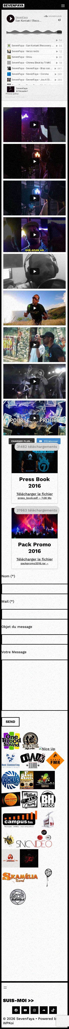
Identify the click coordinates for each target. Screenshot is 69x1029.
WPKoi (8, 1023)
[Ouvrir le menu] (5, 987)
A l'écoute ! (21, 97)
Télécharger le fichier (34, 496)
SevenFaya (13, 5)
